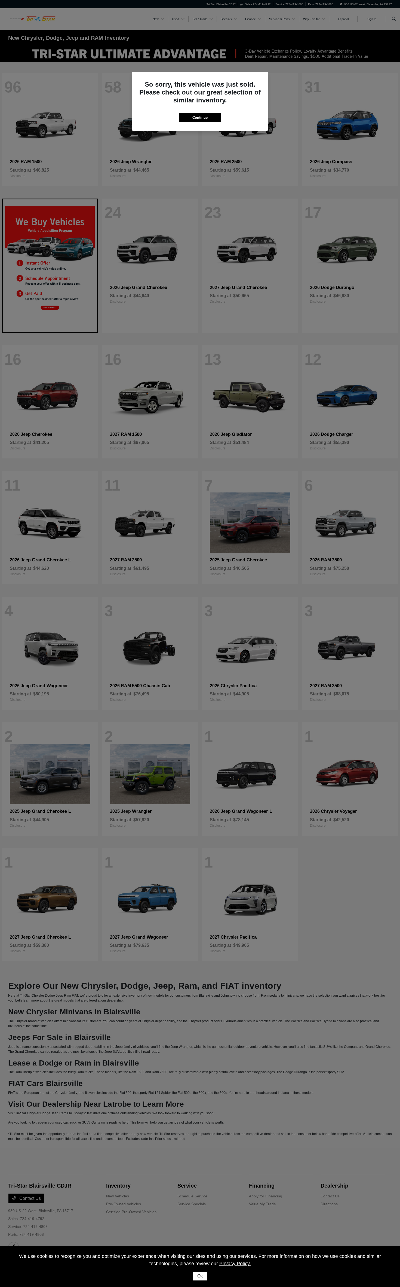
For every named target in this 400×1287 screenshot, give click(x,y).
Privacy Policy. (235, 1263)
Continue (200, 117)
